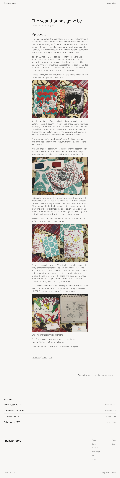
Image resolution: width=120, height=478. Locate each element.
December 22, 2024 (110, 405)
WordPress (113, 473)
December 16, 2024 (110, 416)
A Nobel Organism (12, 416)
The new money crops (14, 410)
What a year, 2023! (12, 422)
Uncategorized (50, 26)
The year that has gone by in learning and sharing (95, 375)
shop (51, 357)
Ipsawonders (10, 3)
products (44, 357)
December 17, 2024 (110, 410)
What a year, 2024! (12, 405)
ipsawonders (41, 26)
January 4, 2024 (111, 422)
